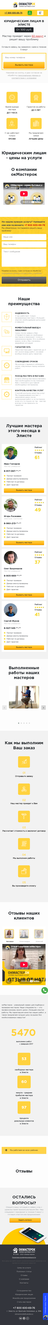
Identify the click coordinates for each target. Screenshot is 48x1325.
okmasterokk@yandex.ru (24, 1314)
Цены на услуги (24, 1268)
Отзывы (24, 1275)
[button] (18, 723)
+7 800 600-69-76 (13, 13)
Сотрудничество (24, 1290)
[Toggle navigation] (40, 13)
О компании (24, 1279)
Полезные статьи (24, 1271)
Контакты (24, 1283)
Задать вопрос (25, 1220)
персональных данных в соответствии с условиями (22, 273)
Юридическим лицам (24, 1294)
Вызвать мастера (24, 490)
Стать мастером (24, 1302)
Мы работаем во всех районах (23, 1150)
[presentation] (4, 707)
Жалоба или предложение (24, 1298)
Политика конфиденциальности (24, 1257)
